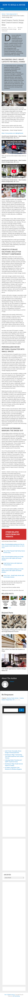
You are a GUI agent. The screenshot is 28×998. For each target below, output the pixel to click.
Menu (2, 9)
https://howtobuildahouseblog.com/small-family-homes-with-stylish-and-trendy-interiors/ (13, 558)
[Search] (21, 710)
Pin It (9, 607)
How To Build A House (14, 5)
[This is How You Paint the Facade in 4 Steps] (14, 641)
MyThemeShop (16, 996)
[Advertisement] (14, 731)
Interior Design (12, 29)
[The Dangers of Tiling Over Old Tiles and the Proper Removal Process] (14, 621)
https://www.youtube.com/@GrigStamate (12, 133)
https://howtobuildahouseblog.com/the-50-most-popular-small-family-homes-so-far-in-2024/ (13, 546)
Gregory (5, 27)
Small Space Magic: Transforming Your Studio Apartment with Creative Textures (14, 756)
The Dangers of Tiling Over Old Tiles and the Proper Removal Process (14, 630)
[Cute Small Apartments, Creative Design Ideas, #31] (14, 660)
